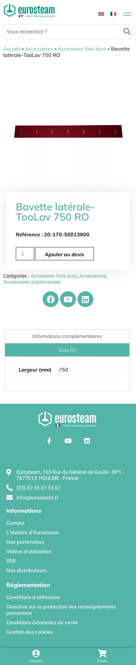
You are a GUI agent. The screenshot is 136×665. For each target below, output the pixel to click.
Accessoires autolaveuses (32, 282)
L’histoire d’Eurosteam (32, 532)
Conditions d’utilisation (33, 597)
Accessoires (39, 48)
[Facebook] (51, 299)
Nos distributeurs (26, 570)
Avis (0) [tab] (67, 350)
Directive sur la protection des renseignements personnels (61, 609)
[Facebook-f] (49, 441)
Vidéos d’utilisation (28, 551)
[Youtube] (68, 299)
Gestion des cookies (29, 632)
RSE (11, 561)
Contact (15, 523)
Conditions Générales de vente (42, 622)
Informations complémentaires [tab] (67, 336)
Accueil (11, 48)
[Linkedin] (85, 299)
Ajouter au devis (64, 254)
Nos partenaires (25, 542)
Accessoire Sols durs (82, 48)
